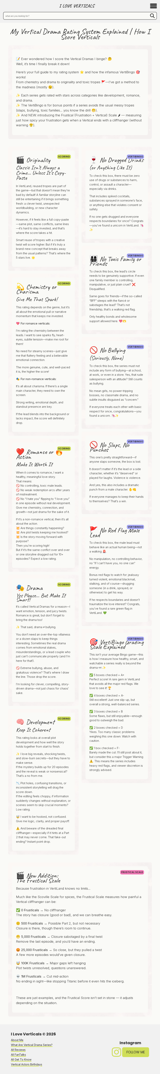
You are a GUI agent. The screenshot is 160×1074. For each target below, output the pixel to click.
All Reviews (18, 1049)
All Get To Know (21, 1059)
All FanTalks (18, 1054)
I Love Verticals (76, 6)
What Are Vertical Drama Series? (31, 1045)
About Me (17, 1040)
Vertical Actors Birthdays (26, 1064)
